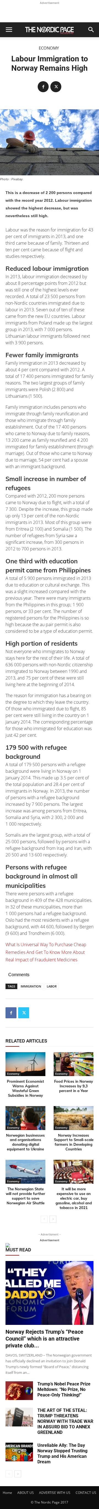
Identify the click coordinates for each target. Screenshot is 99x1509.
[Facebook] (43, 86)
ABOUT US (25, 1492)
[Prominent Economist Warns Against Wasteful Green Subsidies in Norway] (25, 1064)
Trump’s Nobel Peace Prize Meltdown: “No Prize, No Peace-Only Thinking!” (63, 1389)
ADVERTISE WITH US (54, 1492)
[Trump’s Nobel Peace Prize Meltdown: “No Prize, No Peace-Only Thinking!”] (19, 1390)
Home (7, 1492)
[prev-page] (44, 1219)
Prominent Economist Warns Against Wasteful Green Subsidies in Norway (25, 1088)
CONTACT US (86, 1492)
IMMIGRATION (31, 986)
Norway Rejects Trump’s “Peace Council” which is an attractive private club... (44, 1338)
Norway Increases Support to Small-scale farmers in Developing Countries (74, 1142)
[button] (9, 29)
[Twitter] (55, 86)
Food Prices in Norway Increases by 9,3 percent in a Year (73, 1086)
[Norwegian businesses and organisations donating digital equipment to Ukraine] (25, 1118)
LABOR (52, 986)
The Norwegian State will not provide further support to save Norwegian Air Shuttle (25, 1196)
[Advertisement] (50, 13)
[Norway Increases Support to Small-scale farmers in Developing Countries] (74, 1118)
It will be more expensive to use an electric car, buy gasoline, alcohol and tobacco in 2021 (74, 1198)
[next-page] (53, 1219)
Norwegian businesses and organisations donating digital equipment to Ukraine (25, 1142)
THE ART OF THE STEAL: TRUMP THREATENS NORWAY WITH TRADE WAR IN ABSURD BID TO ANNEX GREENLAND (65, 1421)
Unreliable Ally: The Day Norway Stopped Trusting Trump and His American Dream (62, 1453)
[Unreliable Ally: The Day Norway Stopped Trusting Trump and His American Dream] (19, 1452)
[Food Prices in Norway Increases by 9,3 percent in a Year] (74, 1064)
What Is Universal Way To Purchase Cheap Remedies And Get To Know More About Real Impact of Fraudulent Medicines (46, 952)
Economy (49, 48)
